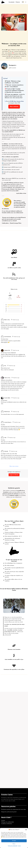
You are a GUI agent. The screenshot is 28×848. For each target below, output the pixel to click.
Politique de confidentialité (12, 845)
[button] (26, 829)
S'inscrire (18, 2)
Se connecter (11, 2)
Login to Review (14, 474)
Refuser (14, 843)
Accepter (14, 840)
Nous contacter (14, 106)
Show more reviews (14, 466)
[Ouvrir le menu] (26, 2)
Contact (19, 845)
